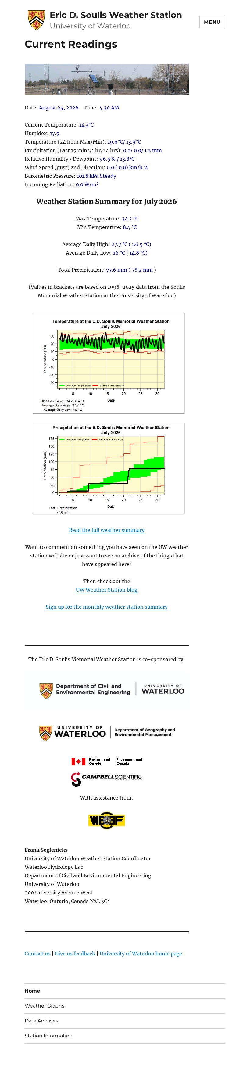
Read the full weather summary (107, 530)
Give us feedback (75, 954)
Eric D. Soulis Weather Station (116, 15)
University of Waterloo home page (141, 954)
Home (32, 991)
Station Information (49, 1036)
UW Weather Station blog (107, 590)
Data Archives (41, 1021)
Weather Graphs (44, 1006)
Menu (212, 22)
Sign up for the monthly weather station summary (107, 607)
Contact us (37, 954)
